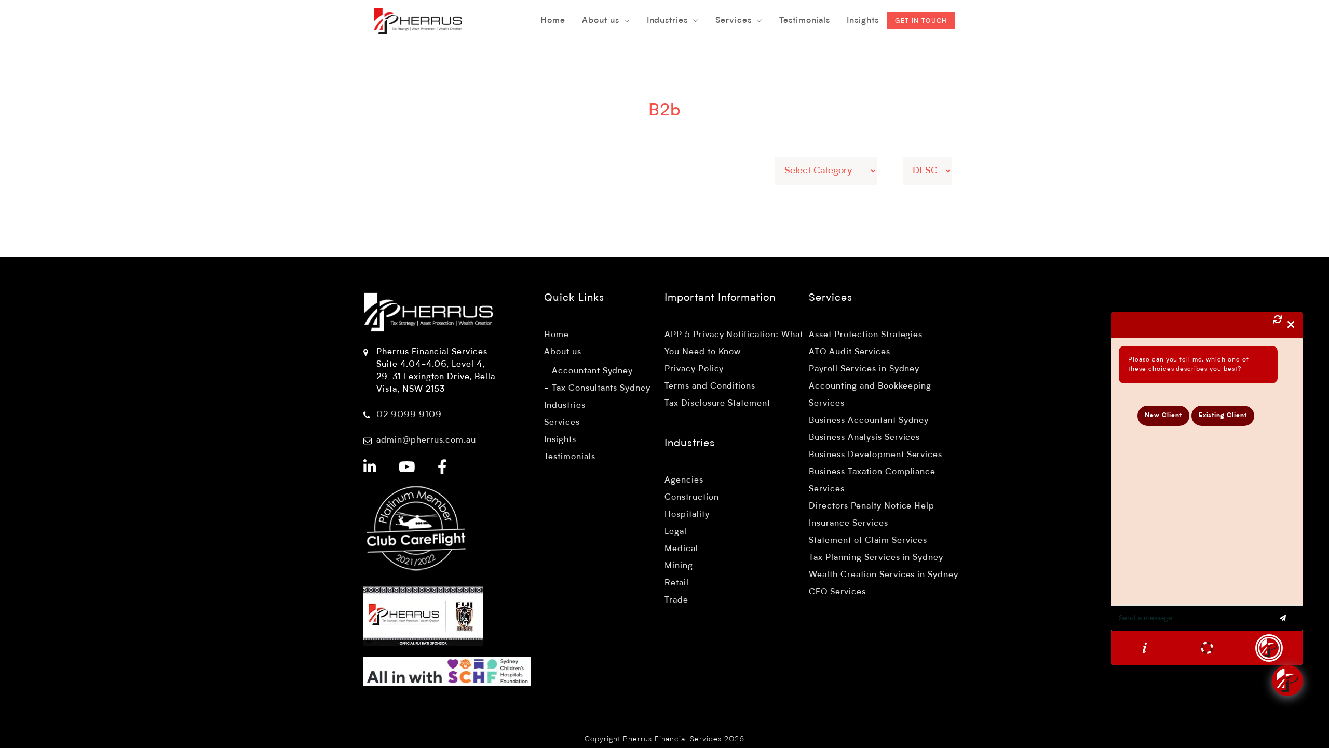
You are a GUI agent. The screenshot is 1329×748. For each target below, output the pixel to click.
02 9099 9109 (409, 415)
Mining (678, 566)
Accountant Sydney (592, 371)
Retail (676, 583)
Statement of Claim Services (868, 541)
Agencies (683, 480)
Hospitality (687, 515)
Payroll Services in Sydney (864, 369)
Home (556, 335)
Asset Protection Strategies (866, 335)
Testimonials (569, 457)
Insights (560, 440)
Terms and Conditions (709, 386)
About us (562, 352)
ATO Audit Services (849, 352)
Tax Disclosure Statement (717, 403)
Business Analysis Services (864, 438)
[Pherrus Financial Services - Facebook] (442, 468)
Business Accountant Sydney (869, 421)
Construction (691, 497)
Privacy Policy (694, 369)
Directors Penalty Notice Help (871, 506)
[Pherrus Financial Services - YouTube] (407, 468)
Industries (565, 406)
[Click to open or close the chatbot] (1287, 680)
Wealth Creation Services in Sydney (883, 575)
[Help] (1144, 648)
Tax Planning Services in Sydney (876, 558)
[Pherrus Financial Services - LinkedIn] (370, 468)
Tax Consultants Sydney (601, 388)
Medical (681, 549)
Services (562, 423)
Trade (676, 600)
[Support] (1207, 648)
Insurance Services (848, 523)
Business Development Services (875, 455)
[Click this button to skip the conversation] (1269, 648)
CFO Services (837, 592)
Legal (675, 532)
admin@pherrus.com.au (426, 440)
